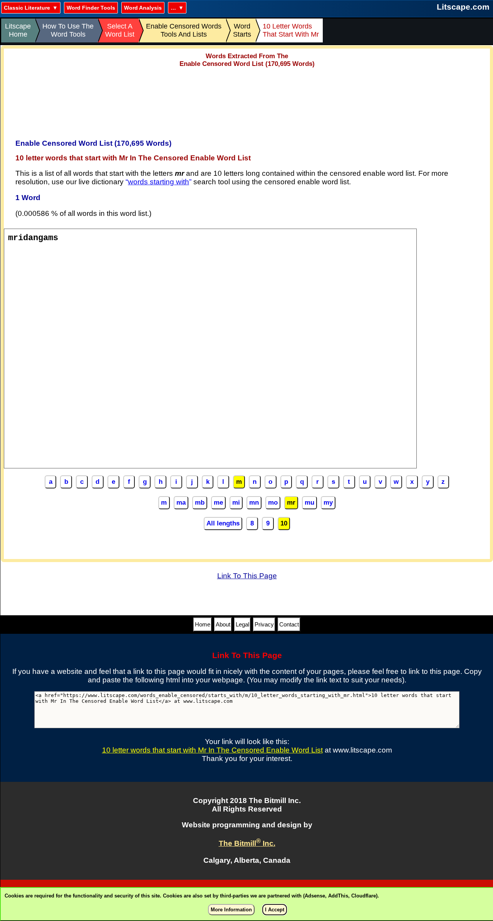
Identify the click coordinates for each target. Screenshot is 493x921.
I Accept (274, 910)
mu (309, 502)
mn (254, 502)
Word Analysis (143, 8)
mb (200, 502)
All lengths (223, 523)
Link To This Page (247, 576)
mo (273, 502)
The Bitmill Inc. (247, 843)
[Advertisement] (247, 100)
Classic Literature (27, 8)
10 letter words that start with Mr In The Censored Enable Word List (212, 750)
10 (283, 523)
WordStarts (242, 30)
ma (181, 502)
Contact (289, 624)
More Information (231, 910)
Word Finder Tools (91, 8)
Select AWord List (119, 30)
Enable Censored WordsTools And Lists (183, 30)
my (328, 502)
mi (236, 502)
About (223, 624)
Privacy (264, 624)
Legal (242, 624)
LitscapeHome (18, 30)
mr (291, 502)
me (218, 502)
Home (202, 624)
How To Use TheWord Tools (68, 30)
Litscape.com (463, 6)
